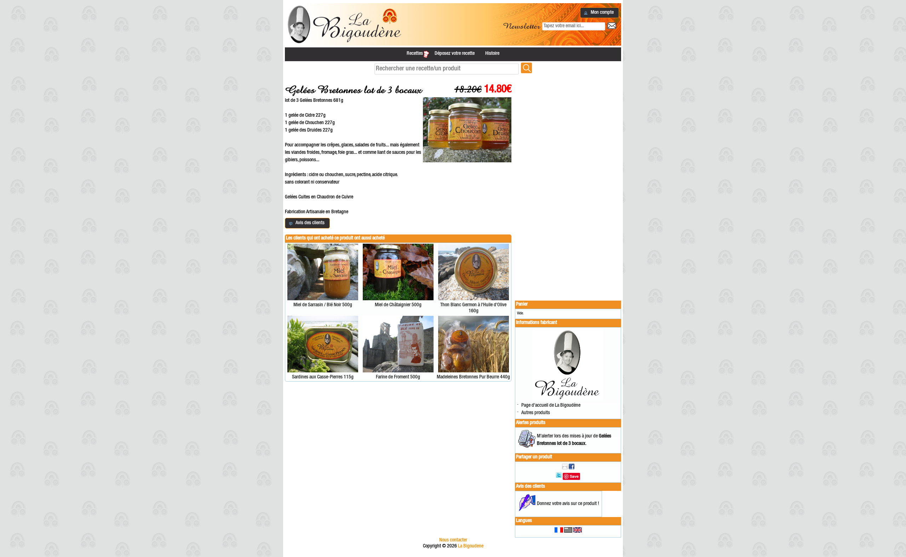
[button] (599, 12)
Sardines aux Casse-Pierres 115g (323, 377)
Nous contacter (453, 540)
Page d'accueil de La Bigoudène (550, 405)
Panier (522, 304)
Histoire (492, 53)
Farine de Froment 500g (398, 377)
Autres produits (535, 413)
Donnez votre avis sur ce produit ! (568, 503)
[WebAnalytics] (453, 553)
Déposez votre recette (455, 53)
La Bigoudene (470, 546)
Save (574, 476)
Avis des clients (530, 486)
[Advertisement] (568, 185)
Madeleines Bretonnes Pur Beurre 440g (473, 377)
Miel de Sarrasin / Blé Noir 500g (322, 305)
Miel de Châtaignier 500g (398, 305)
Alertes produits (530, 422)
